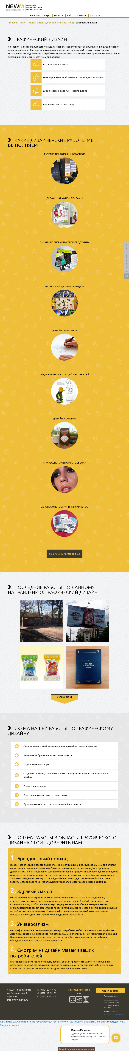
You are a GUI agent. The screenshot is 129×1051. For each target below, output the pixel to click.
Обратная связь (110, 991)
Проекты (58, 15)
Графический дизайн (86, 22)
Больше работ (64, 697)
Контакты (95, 15)
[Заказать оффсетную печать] (76, 1048)
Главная (13, 22)
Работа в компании (77, 15)
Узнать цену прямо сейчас (64, 553)
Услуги (47, 15)
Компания (35, 15)
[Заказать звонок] (126, 260)
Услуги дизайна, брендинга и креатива (51, 22)
